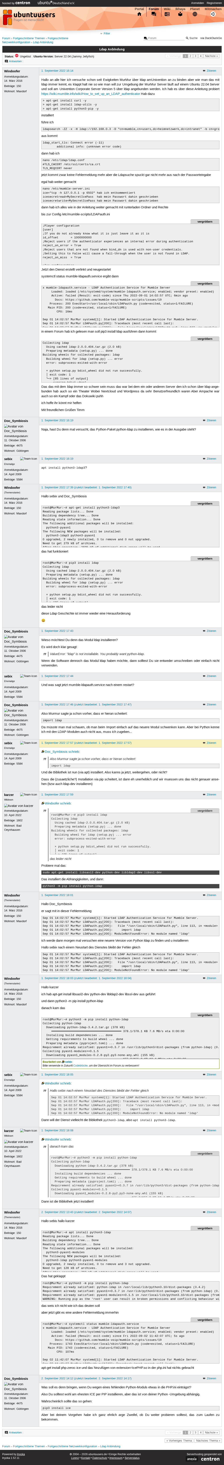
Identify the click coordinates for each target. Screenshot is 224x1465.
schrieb (73, 752)
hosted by (9, 3)
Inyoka (21, 1454)
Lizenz (75, 1458)
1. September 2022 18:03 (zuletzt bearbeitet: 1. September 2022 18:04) (86, 978)
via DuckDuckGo (211, 38)
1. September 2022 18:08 (57, 1130)
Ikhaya (180, 9)
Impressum (115, 1458)
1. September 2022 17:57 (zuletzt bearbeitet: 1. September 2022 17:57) (86, 743)
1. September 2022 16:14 (57, 71)
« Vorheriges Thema (179, 1440)
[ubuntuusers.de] (29, 18)
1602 (19, 820)
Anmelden (197, 3)
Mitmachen (213, 9)
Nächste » (211, 56)
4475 (19, 445)
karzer (9, 795)
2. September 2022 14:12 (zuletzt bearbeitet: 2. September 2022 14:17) (86, 1378)
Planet (195, 9)
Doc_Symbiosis (16, 421)
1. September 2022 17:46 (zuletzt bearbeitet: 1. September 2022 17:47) (86, 704)
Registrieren (214, 3)
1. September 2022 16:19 (57, 420)
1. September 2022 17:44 (57, 676)
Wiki (167, 9)
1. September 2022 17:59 (57, 794)
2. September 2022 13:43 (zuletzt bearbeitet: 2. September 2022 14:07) (86, 1212)
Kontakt (85, 1458)
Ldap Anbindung (43, 42)
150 (18, 86)
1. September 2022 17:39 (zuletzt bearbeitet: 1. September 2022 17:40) (86, 487)
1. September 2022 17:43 (57, 631)
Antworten (15, 61)
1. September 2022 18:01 (57, 895)
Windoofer (12, 71)
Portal (139, 9)
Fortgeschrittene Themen (29, 38)
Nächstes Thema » (208, 1440)
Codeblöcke (80, 1065)
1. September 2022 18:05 (57, 1074)
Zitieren (211, 71)
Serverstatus (132, 1458)
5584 (19, 479)
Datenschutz (99, 1458)
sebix (8, 459)
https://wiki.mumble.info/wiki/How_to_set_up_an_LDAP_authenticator (90, 94)
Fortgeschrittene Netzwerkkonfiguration (72, 1446)
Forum (154, 9)
